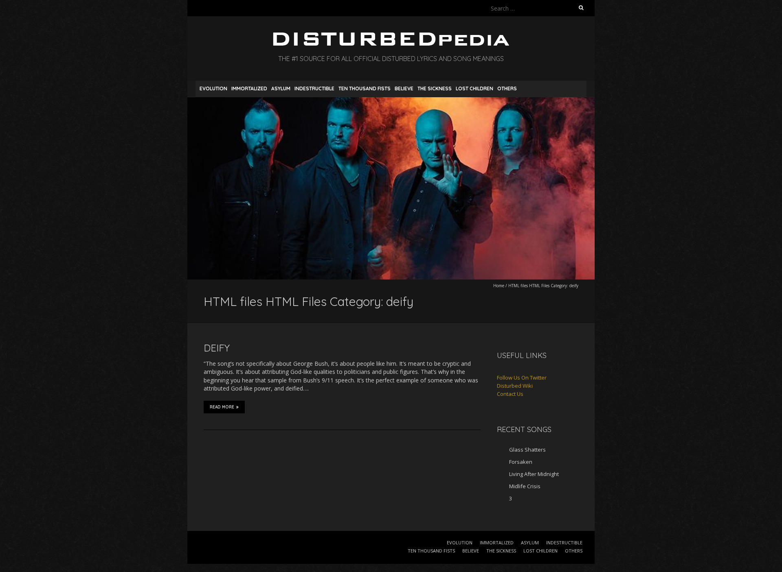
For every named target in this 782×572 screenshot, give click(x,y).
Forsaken (520, 461)
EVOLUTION (213, 88)
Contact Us (510, 393)
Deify (217, 348)
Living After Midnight (534, 474)
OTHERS (507, 88)
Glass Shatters (527, 449)
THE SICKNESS (434, 88)
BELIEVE (404, 88)
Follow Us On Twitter (522, 377)
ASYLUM (280, 88)
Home (498, 285)
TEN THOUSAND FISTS (364, 88)
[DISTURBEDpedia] (391, 36)
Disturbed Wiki (515, 385)
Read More (222, 407)
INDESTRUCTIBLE (314, 88)
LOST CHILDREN (474, 88)
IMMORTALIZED (249, 88)
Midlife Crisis (524, 486)
